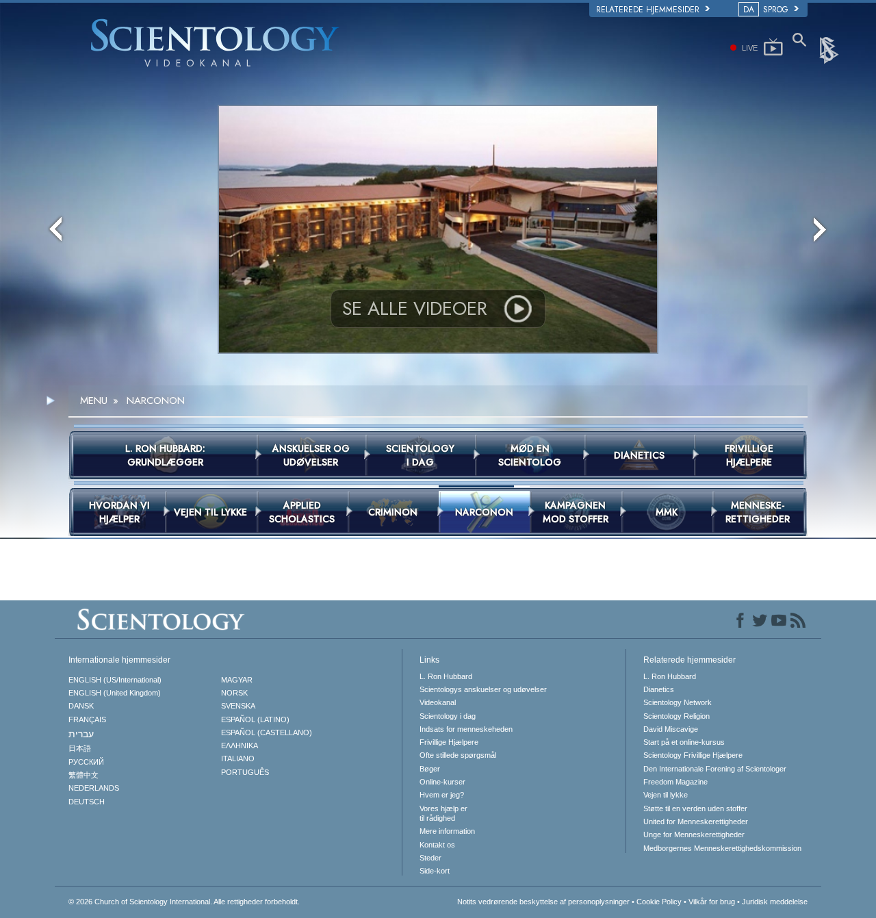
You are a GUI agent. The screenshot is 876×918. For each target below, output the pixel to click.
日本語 (79, 748)
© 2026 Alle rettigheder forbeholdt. (184, 901)
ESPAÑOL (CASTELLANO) (266, 732)
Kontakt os (437, 845)
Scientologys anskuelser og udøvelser (483, 689)
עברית (81, 733)
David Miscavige (670, 729)
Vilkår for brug (711, 901)
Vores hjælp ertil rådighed (443, 813)
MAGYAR (237, 680)
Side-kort (435, 871)
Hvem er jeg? (442, 795)
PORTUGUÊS (245, 772)
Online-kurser (442, 782)
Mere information (447, 831)
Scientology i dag (448, 716)
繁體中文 (83, 775)
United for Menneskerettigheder (695, 821)
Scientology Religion (676, 716)
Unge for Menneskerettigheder (694, 834)
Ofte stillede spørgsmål (458, 755)
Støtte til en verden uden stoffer (695, 808)
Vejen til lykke (665, 795)
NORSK (234, 693)
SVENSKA (238, 706)
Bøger (430, 769)
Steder (430, 858)
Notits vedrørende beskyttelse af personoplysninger (543, 901)
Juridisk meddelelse (775, 901)
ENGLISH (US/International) (115, 680)
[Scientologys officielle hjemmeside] (830, 49)
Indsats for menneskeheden (466, 729)
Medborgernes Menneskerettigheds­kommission (722, 848)
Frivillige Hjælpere (449, 742)
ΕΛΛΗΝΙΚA (239, 745)
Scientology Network (677, 702)
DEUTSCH (86, 802)
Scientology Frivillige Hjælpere (693, 755)
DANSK (81, 706)
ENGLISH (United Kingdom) (114, 693)
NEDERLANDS (93, 788)
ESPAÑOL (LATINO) (255, 719)
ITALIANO (238, 758)
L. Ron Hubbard (446, 676)
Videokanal (438, 702)
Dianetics (658, 689)
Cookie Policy (659, 901)
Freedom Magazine (675, 782)
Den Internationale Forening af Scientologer (714, 769)
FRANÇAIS (87, 719)
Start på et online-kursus (684, 742)
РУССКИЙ (86, 762)
